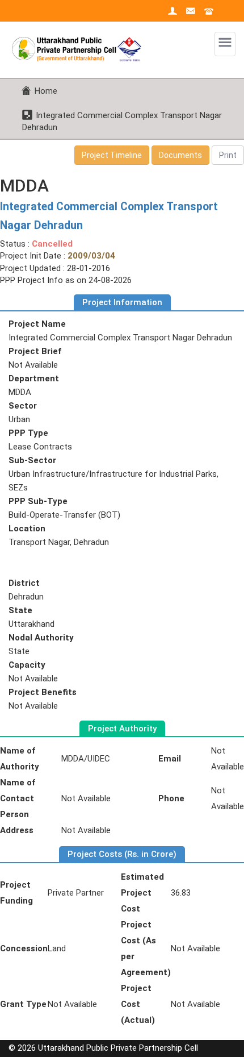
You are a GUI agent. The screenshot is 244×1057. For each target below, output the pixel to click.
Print (228, 155)
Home (46, 91)
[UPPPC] (79, 41)
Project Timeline (112, 155)
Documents (180, 155)
